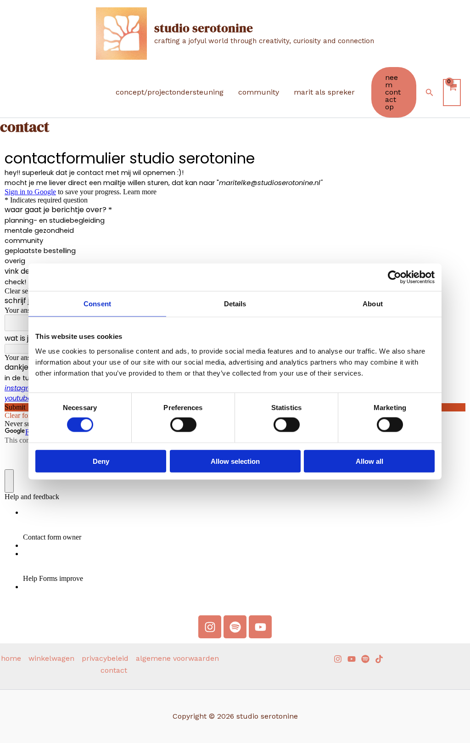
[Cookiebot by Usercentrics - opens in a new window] (394, 277)
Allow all (369, 461)
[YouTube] (351, 659)
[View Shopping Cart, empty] (452, 92)
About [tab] (373, 304)
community (258, 92)
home (11, 658)
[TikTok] (379, 659)
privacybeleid (105, 658)
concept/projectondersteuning (170, 92)
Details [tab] (235, 304)
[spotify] (365, 659)
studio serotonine (203, 28)
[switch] (183, 424)
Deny (101, 461)
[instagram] (338, 659)
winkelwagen (51, 658)
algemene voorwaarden (177, 658)
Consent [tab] (97, 304)
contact (114, 670)
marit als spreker (324, 92)
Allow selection (235, 461)
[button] (394, 92)
